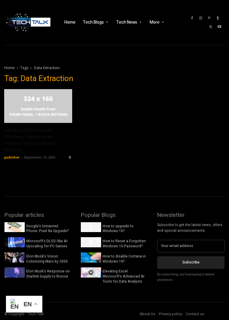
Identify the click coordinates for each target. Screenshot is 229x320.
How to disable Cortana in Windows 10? (124, 259)
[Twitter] (210, 27)
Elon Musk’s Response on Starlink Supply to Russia (48, 274)
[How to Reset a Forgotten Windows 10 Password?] (91, 242)
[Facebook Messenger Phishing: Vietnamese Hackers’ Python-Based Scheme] (38, 106)
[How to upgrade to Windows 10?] (91, 227)
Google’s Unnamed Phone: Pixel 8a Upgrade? (47, 228)
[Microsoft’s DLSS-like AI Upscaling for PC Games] (14, 242)
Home (9, 67)
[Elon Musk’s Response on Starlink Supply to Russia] (14, 272)
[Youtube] (219, 27)
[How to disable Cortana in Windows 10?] (91, 257)
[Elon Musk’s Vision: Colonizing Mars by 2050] (14, 257)
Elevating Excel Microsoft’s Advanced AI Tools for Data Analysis (123, 276)
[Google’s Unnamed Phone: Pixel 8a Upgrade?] (14, 227)
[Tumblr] (218, 18)
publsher (12, 157)
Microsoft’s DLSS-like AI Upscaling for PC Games (46, 243)
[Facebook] (192, 18)
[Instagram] (200, 18)
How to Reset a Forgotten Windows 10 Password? (124, 243)
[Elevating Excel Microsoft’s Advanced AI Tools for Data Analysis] (91, 272)
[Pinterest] (209, 18)
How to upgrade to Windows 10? (118, 228)
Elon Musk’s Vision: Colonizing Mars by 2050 (47, 259)
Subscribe (190, 262)
